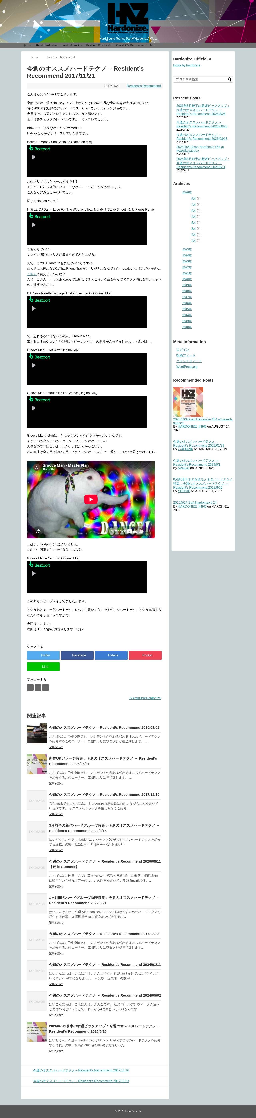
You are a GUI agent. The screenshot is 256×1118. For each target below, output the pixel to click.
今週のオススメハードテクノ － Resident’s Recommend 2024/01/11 (105, 965)
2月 (193, 234)
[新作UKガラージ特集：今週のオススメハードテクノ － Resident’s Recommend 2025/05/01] (37, 764)
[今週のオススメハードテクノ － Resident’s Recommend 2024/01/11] (37, 970)
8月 (193, 198)
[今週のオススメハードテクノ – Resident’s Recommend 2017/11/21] (111, 655)
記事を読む (56, 747)
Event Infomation (71, 45)
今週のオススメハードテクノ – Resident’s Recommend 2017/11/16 (81, 1070)
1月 (193, 240)
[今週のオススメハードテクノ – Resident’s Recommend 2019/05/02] (37, 733)
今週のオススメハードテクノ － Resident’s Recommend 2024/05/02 (105, 995)
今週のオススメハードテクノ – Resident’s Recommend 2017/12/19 (104, 795)
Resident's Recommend (144, 86)
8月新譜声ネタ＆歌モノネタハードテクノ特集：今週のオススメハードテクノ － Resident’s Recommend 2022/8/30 (203, 483)
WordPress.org (187, 366)
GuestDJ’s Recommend (131, 45)
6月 (193, 210)
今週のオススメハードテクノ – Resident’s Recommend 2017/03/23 (104, 934)
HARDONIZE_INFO (192, 426)
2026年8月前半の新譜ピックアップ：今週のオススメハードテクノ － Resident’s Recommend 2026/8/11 (203, 163)
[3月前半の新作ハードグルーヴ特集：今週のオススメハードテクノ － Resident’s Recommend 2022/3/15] (37, 831)
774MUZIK (185, 449)
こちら (32, 274)
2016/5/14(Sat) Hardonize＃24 (195, 502)
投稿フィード (186, 355)
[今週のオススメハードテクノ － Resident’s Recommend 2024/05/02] (37, 1001)
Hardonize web (132, 1111)
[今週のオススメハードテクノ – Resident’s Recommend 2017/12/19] (37, 800)
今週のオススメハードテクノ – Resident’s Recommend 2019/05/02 (104, 728)
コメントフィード (189, 361)
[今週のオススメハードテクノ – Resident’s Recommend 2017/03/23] (37, 940)
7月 (193, 204)
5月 (193, 216)
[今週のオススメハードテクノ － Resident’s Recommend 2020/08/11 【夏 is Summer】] (37, 867)
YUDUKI (184, 491)
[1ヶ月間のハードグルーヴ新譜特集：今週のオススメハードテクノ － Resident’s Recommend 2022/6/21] (37, 903)
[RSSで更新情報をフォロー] (45, 687)
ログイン (182, 349)
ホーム (27, 45)
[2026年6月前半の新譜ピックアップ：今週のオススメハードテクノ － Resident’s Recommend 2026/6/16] (37, 1032)
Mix (152, 45)
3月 (193, 228)
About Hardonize (46, 45)
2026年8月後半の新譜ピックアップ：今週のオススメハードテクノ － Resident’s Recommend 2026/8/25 (203, 110)
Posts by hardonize (186, 65)
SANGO (183, 468)
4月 (193, 222)
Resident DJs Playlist (99, 45)
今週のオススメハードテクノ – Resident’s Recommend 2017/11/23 (81, 1081)
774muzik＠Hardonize (145, 698)
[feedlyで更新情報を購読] (38, 687)
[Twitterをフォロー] (30, 687)
